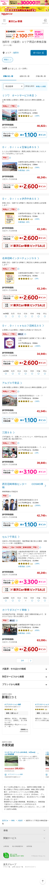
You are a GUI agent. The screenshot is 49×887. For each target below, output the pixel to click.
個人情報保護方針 (17, 846)
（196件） (38, 346)
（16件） (37, 116)
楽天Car (5, 820)
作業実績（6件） (24, 222)
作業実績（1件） (24, 170)
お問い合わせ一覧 (17, 867)
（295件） (38, 505)
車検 (13, 820)
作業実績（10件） (25, 633)
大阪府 (20, 820)
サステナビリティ (30, 867)
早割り (6, 60)
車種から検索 (41, 86)
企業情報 (6, 846)
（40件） (37, 219)
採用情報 (29, 846)
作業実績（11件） (25, 566)
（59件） (37, 168)
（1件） (37, 453)
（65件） (37, 630)
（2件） (37, 279)
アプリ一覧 (6, 867)
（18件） (37, 564)
